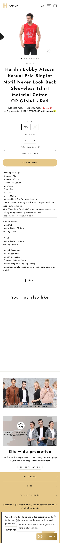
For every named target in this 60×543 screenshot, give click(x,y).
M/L (26, 126)
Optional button (30, 467)
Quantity (30, 135)
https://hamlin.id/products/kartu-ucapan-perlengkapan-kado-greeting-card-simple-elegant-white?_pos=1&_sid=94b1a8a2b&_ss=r (29, 212)
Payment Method (30, 495)
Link (30, 486)
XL (35, 126)
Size (29, 121)
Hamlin (30, 64)
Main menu (30, 477)
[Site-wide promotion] (30, 431)
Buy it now (30, 162)
